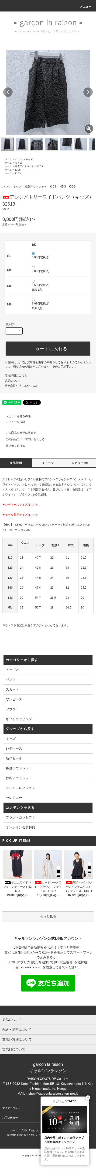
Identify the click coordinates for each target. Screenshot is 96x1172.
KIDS (40, 166)
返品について (13, 380)
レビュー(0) (80, 463)
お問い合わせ (10, 1117)
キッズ (29, 159)
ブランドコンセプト (20, 817)
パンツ (18, 159)
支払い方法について (31, 1130)
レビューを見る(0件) (18, 416)
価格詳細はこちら (16, 375)
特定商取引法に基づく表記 (21, 385)
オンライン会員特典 (20, 827)
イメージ (48, 463)
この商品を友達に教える (21, 432)
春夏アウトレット (24, 166)
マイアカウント (11, 1108)
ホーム (8, 159)
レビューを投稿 (15, 422)
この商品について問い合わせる (25, 439)
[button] (88, 92)
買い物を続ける (15, 445)
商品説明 (16, 463)
